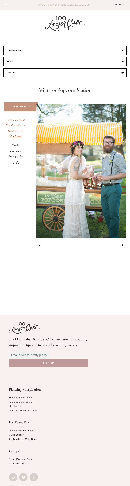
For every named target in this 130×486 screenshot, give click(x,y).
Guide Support (16, 434)
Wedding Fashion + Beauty (23, 410)
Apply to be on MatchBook (23, 439)
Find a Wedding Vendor (21, 402)
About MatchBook (18, 463)
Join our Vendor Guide (21, 430)
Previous (40, 244)
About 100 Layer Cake (20, 459)
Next (122, 244)
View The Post (21, 106)
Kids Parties (15, 406)
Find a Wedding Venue (21, 397)
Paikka (15, 163)
